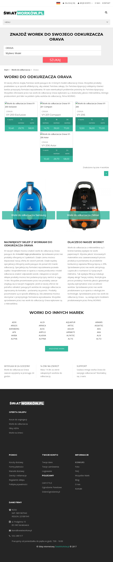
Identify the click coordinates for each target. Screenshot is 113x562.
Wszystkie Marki (82, 475)
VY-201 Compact (51, 114)
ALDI (42, 322)
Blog (77, 480)
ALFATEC (71, 335)
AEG (99, 329)
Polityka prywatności (18, 484)
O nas (97, 3)
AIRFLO (42, 332)
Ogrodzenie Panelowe (52, 487)
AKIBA (14, 335)
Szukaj (55, 60)
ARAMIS (99, 322)
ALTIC (70, 338)
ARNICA (42, 325)
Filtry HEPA (14, 428)
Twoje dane (47, 462)
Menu (7, 22)
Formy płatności (16, 466)
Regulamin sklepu (17, 480)
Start (6, 70)
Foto (77, 466)
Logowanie (47, 471)
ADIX (14, 322)
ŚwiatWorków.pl (62, 546)
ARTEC (71, 325)
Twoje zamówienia (50, 466)
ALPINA (42, 338)
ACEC (42, 329)
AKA (99, 332)
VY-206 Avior (49, 145)
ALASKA (42, 335)
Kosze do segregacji (18, 419)
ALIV (99, 335)
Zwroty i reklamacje (18, 475)
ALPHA (14, 338)
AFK (14, 332)
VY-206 (81, 114)
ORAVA (9, 111)
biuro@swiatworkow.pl (22, 530)
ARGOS (14, 325)
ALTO (98, 338)
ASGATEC (99, 325)
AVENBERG (14, 329)
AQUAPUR (70, 322)
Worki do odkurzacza (21, 70)
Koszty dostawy (16, 462)
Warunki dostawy (16, 471)
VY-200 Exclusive (16, 114)
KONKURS (79, 462)
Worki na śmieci (16, 432)
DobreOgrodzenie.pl (51, 491)
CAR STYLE (47, 483)
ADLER (71, 329)
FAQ (77, 471)
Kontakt (106, 3)
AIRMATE (70, 332)
